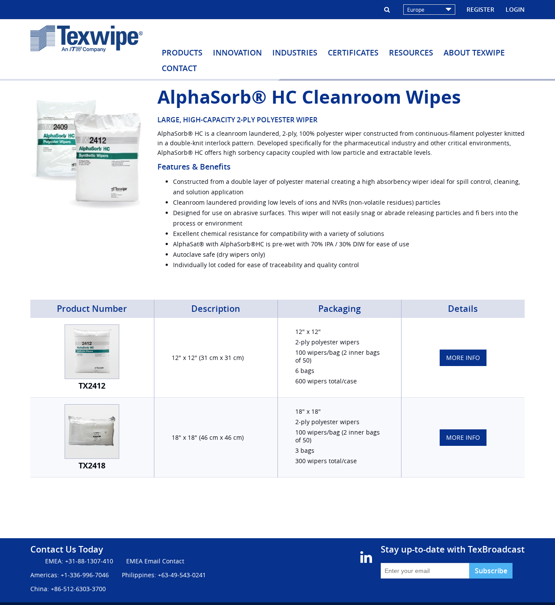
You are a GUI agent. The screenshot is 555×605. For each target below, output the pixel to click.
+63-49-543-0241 (182, 575)
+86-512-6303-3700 (78, 589)
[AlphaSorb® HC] (87, 151)
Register (480, 9)
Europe (415, 9)
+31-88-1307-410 (89, 561)
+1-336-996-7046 (85, 575)
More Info (463, 357)
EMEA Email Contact (155, 561)
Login (515, 9)
